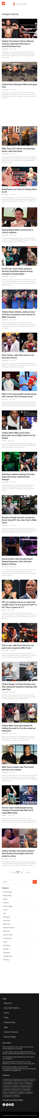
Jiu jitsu (5, 910)
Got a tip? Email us (11, 1008)
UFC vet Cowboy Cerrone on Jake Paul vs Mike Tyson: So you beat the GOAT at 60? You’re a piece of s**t (19, 604)
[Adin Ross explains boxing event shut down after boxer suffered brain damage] (19, 461)
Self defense (7, 945)
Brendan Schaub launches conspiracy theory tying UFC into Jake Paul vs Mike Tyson (19, 520)
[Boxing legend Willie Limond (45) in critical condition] (19, 217)
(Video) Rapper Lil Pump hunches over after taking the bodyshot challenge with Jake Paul (19, 686)
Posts (6, 1017)
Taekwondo (6, 952)
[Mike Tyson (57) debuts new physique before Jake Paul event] (19, 136)
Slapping (6, 949)
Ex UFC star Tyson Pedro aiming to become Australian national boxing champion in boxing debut (17, 271)
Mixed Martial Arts (8, 927)
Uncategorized (7, 956)
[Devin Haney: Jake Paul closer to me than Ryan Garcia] (19, 342)
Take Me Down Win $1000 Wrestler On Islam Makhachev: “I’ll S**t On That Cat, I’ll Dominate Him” (19, 1063)
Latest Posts (6, 920)
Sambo (5, 942)
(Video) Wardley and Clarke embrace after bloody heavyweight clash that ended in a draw (18, 853)
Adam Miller (5, 49)
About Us (8, 1003)
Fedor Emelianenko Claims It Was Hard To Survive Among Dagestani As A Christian (18, 1048)
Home (6, 1013)
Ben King (4, 440)
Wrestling (6, 960)
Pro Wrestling (7, 938)
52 (22, 872)
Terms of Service (11, 1032)
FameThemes (33, 1115)
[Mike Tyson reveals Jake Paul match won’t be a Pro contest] (19, 754)
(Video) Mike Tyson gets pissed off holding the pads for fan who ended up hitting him (18, 728)
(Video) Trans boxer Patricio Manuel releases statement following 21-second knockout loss (18, 43)
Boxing (5, 899)
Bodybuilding (7, 895)
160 (28, 872)
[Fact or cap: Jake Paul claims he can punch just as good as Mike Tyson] (19, 632)
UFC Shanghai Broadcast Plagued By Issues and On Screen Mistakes (18, 1058)
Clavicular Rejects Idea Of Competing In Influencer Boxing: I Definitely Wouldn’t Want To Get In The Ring (19, 1053)
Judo (4, 913)
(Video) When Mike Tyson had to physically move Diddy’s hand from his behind (18, 435)
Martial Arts (6, 924)
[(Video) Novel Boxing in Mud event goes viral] (19, 71)
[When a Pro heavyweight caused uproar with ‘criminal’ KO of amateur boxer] (19, 381)
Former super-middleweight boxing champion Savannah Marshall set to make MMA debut (17, 810)
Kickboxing (6, 917)
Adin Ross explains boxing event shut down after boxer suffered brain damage (18, 477)
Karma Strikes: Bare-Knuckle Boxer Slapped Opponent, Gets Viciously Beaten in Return (17, 561)
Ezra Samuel (5, 89)
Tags (6, 1027)
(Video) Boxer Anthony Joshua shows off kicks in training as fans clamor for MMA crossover (18, 314)
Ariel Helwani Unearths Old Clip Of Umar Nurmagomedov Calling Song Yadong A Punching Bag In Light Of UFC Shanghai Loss (19, 1068)
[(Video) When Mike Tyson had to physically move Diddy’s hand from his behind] (19, 420)
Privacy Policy (9, 1022)
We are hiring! (9, 1037)
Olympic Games (8, 935)
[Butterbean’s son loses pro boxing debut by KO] (19, 176)
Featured (6, 903)
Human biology (7, 906)
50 (14, 872)
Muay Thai (6, 931)
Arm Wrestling (7, 892)
